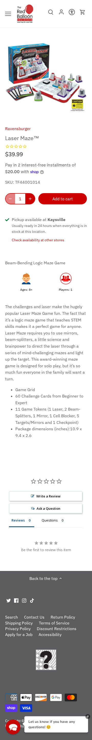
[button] (13, 727)
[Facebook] (16, 600)
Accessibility (50, 634)
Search (11, 617)
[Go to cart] (82, 12)
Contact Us (34, 617)
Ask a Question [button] (48, 508)
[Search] (50, 14)
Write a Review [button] (48, 496)
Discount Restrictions (56, 628)
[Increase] (30, 198)
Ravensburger (18, 128)
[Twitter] (8, 600)
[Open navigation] (8, 14)
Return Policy (63, 617)
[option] (46, 78)
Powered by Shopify (21, 725)
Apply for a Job (18, 634)
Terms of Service (54, 623)
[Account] (61, 14)
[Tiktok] (32, 600)
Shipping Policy (19, 623)
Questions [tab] (50, 520)
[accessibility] (71, 14)
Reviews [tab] (18, 520)
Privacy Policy (18, 628)
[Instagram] (24, 600)
